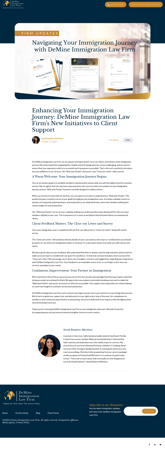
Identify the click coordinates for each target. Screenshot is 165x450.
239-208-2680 (117, 4)
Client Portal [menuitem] (53, 413)
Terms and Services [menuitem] (10, 445)
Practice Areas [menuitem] (21, 413)
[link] (22, 397)
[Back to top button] (73, 426)
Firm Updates (114, 140)
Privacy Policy (22, 422)
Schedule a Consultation (146, 4)
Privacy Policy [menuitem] (27, 445)
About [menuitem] (5, 413)
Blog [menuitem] (38, 413)
